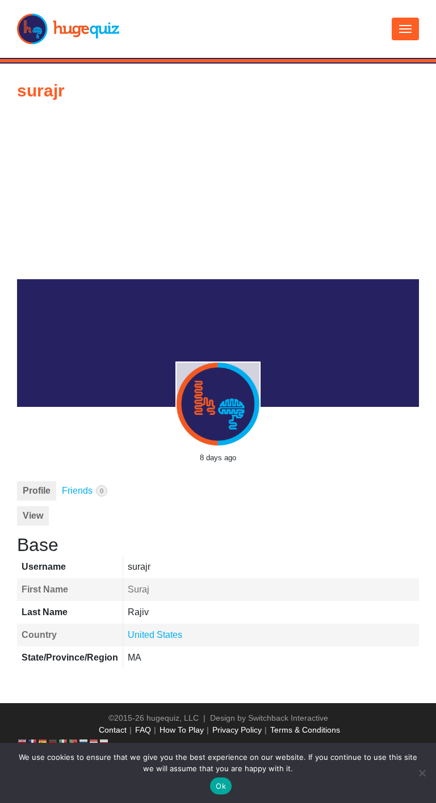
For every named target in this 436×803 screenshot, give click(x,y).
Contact (113, 729)
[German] (53, 741)
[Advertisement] (218, 194)
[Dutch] (94, 741)
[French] (33, 741)
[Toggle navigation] (405, 29)
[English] (23, 741)
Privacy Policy (237, 729)
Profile (37, 490)
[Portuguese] (74, 741)
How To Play (182, 729)
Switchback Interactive (288, 717)
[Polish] (104, 741)
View (33, 515)
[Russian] (84, 741)
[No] (421, 773)
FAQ (143, 729)
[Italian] (63, 741)
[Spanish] (43, 741)
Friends (82, 490)
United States (155, 635)
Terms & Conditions (305, 729)
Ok (221, 786)
